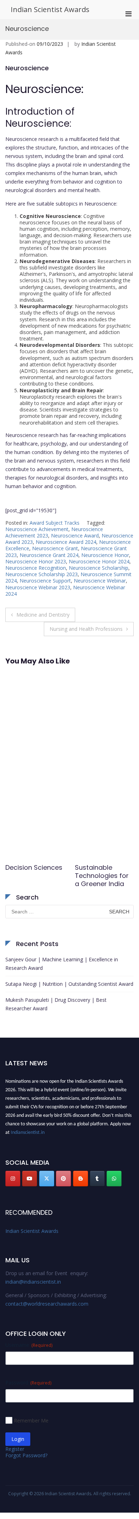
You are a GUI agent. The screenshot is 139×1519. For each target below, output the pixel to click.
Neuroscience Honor (105, 555)
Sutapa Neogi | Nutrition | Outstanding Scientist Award (69, 983)
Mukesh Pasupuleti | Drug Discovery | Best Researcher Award (56, 1004)
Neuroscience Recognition (35, 567)
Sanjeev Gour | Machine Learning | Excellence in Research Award (61, 963)
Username (28, 1345)
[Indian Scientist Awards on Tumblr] (97, 1178)
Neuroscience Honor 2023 (35, 561)
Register (14, 1449)
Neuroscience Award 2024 (66, 542)
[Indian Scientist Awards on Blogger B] (80, 1178)
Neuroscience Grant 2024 (49, 555)
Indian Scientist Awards (50, 9)
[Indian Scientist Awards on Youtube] (29, 1178)
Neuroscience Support (45, 580)
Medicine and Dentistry (43, 614)
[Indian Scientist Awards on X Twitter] (46, 1178)
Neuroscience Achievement (36, 529)
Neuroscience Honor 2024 (99, 561)
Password (28, 1382)
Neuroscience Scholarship (98, 567)
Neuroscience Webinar (100, 580)
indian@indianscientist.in (33, 1281)
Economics (22, 867)
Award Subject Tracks (54, 522)
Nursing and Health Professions (86, 628)
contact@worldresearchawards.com (46, 1303)
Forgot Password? (26, 1455)
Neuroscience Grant (55, 548)
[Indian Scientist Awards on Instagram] (12, 1178)
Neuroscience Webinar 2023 (37, 587)
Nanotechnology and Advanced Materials (101, 876)
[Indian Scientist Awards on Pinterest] (63, 1178)
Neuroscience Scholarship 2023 (41, 574)
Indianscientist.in (28, 1130)
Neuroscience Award (75, 535)
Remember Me (31, 1420)
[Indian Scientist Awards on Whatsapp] (114, 1178)
